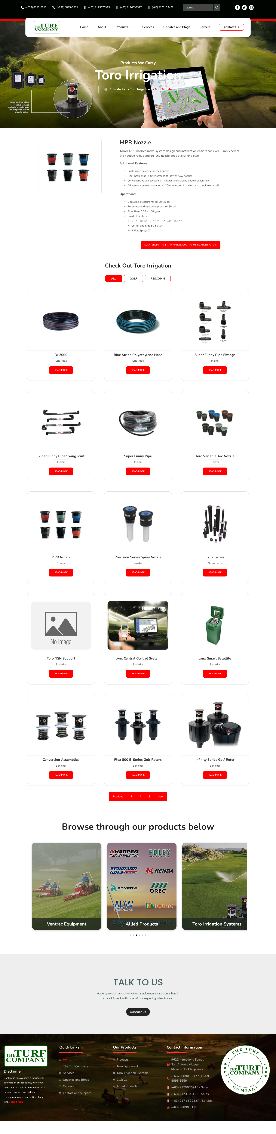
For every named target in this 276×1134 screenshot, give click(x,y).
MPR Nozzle (163, 89)
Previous (118, 796)
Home (84, 27)
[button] (130, 935)
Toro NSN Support (61, 658)
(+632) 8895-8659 (67, 7)
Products (122, 27)
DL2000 (61, 355)
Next (160, 796)
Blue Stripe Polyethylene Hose (138, 355)
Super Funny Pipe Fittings (215, 355)
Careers (205, 27)
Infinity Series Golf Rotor (215, 759)
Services (148, 27)
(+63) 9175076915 (99, 7)
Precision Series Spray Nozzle (138, 557)
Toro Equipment (127, 1066)
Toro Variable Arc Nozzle (215, 456)
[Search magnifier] (216, 7)
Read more (17, 1102)
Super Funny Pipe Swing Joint (61, 456)
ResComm (158, 278)
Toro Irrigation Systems (133, 1073)
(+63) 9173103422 (162, 7)
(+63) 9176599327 (131, 7)
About (102, 27)
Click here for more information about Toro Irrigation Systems (180, 244)
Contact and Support (77, 1093)
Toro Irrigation (140, 89)
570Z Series (214, 557)
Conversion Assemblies (61, 759)
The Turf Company (75, 1066)
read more (61, 370)
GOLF (133, 278)
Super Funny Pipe (138, 456)
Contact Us (231, 27)
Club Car (123, 1080)
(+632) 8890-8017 (36, 7)
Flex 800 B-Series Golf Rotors (138, 759)
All (113, 278)
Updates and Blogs (176, 27)
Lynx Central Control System (138, 658)
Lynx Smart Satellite (215, 658)
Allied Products (127, 1086)
